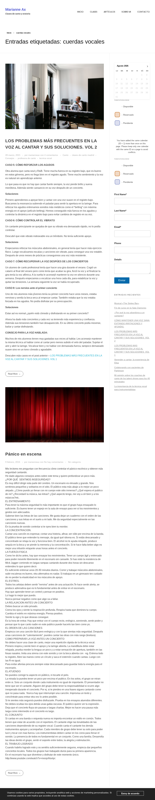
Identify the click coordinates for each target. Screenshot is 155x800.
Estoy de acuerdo (130, 793)
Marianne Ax (15, 9)
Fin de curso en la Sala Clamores (130, 308)
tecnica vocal (45, 158)
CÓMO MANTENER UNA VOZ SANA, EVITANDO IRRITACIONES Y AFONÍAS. (132, 323)
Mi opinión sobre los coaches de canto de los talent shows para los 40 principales (132, 378)
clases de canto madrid (83, 155)
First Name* (120, 194)
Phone (117, 243)
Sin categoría (74, 462)
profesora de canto (27, 158)
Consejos (9, 158)
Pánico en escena (23, 454)
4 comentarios (51, 155)
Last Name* (120, 210)
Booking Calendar (124, 100)
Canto (65, 155)
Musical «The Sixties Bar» (126, 303)
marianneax (34, 155)
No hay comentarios (53, 462)
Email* (117, 227)
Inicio (9, 33)
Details (118, 259)
